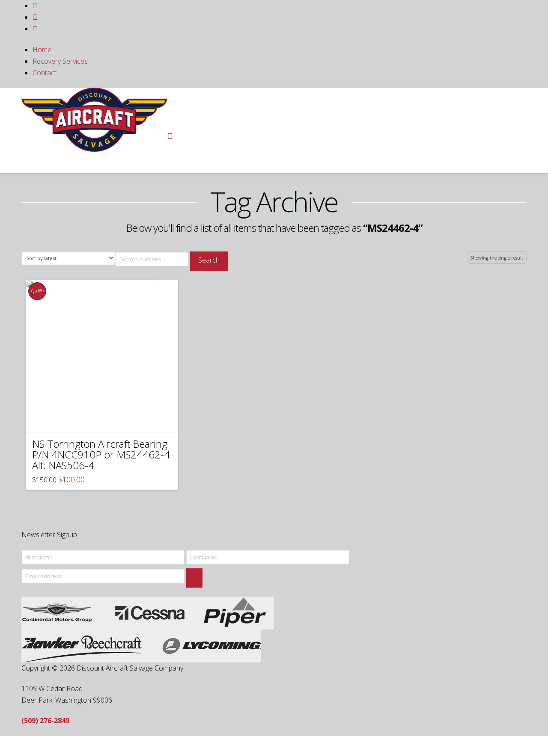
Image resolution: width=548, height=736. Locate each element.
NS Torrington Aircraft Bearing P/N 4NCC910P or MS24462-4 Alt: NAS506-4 (101, 454)
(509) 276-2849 (45, 720)
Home (42, 49)
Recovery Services (60, 61)
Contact (45, 72)
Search (209, 260)
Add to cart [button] (105, 418)
